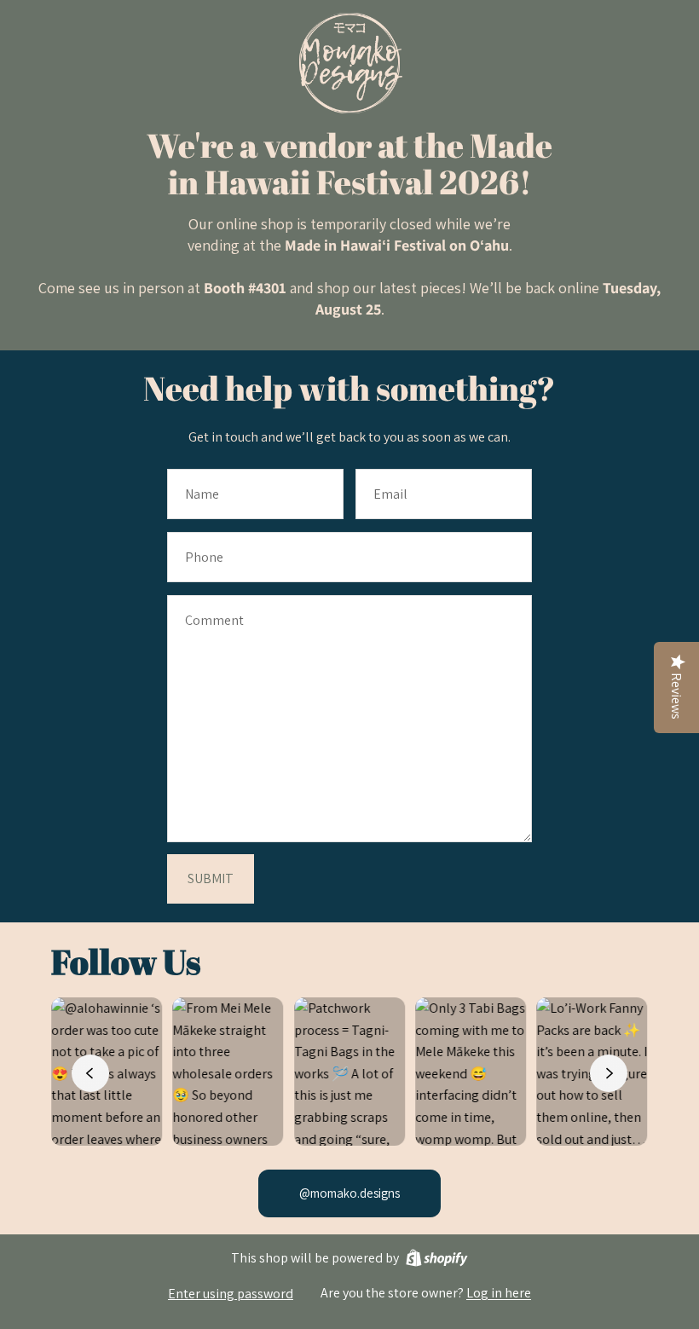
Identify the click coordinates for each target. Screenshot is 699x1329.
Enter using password (230, 1294)
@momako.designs (349, 1193)
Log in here (498, 1293)
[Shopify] (437, 1258)
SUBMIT (211, 878)
